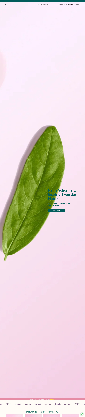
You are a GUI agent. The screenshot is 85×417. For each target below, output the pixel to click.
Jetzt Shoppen (56, 210)
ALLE (57, 412)
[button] (5, 4)
